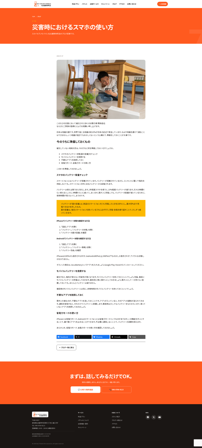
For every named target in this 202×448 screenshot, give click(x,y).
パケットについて (83, 420)
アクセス (122, 4)
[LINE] (148, 417)
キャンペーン (105, 4)
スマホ (34, 21)
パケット (84, 4)
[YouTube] (159, 417)
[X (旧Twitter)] (153, 417)
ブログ (114, 4)
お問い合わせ (131, 4)
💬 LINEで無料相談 (85, 389)
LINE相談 (163, 4)
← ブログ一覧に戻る (66, 347)
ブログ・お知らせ (117, 420)
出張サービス (94, 4)
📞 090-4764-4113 (117, 389)
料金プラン (75, 4)
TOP (33, 16)
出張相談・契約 (83, 424)
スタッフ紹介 (116, 416)
